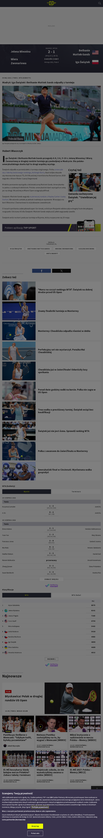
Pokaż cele (35, 833)
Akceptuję (35, 826)
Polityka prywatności (40, 807)
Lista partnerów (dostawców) (13, 820)
